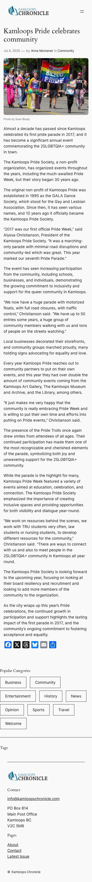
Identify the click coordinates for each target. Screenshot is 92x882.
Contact (14, 850)
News (76, 696)
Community (66, 51)
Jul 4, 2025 (12, 51)
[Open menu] (82, 11)
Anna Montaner (42, 51)
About (12, 844)
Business (13, 682)
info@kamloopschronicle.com (33, 798)
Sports (38, 710)
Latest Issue (18, 856)
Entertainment (18, 696)
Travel (63, 710)
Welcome (13, 723)
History (50, 696)
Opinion (12, 710)
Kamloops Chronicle (26, 872)
